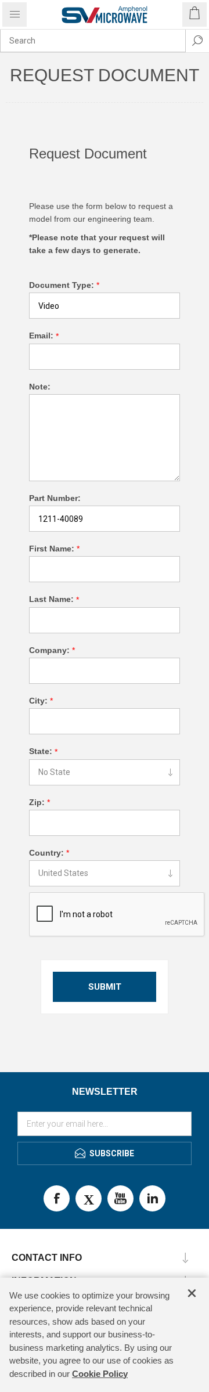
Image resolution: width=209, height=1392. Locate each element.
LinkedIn (152, 1198)
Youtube (120, 1198)
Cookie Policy (100, 1374)
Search (197, 40)
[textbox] (93, 40)
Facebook (57, 1198)
